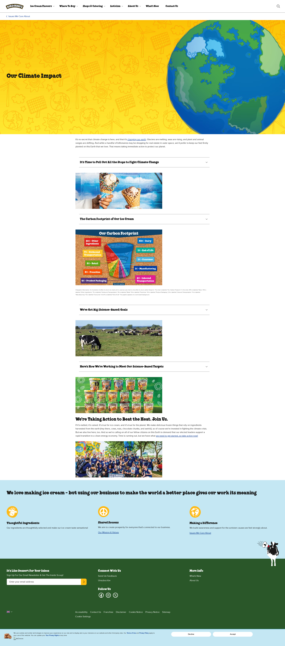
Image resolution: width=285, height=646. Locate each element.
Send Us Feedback (107, 576)
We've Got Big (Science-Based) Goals (104, 310)
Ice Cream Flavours (41, 6)
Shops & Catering (93, 6)
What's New (152, 6)
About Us (133, 6)
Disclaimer (121, 612)
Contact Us (172, 6)
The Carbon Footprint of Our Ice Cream (107, 219)
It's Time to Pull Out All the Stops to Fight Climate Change (119, 162)
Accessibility (81, 612)
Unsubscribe (104, 580)
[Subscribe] (84, 582)
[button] (9, 612)
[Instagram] (108, 595)
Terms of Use (131, 633)
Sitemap (166, 612)
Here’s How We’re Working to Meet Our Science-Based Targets (122, 366)
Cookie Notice (136, 612)
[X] (115, 595)
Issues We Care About (19, 16)
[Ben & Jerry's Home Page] (15, 6)
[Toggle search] (278, 6)
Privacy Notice (152, 612)
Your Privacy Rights (52, 635)
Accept (233, 634)
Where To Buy (67, 6)
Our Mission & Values (108, 532)
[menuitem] (41, 6)
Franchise (108, 612)
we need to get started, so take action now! (177, 436)
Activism (115, 6)
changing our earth (136, 139)
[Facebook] (101, 595)
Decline (191, 634)
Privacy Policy (144, 633)
